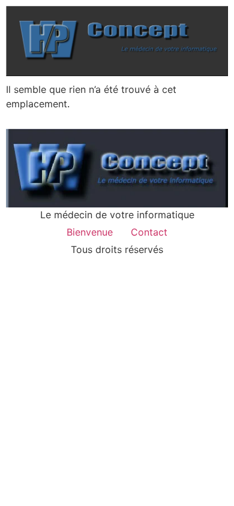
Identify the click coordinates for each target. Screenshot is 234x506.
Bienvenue (90, 232)
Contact (149, 232)
